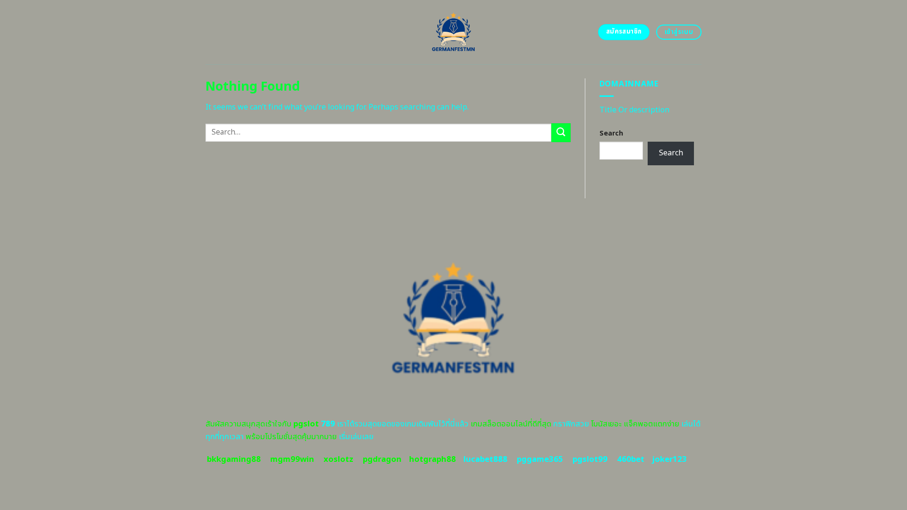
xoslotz (338, 459)
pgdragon (382, 459)
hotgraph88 (432, 459)
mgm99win (292, 459)
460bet (630, 459)
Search (611, 133)
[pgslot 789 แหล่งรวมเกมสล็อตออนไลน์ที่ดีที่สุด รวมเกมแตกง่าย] (453, 32)
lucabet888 (485, 459)
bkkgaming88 (234, 459)
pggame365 (540, 459)
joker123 (669, 459)
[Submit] (560, 132)
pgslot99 (590, 459)
